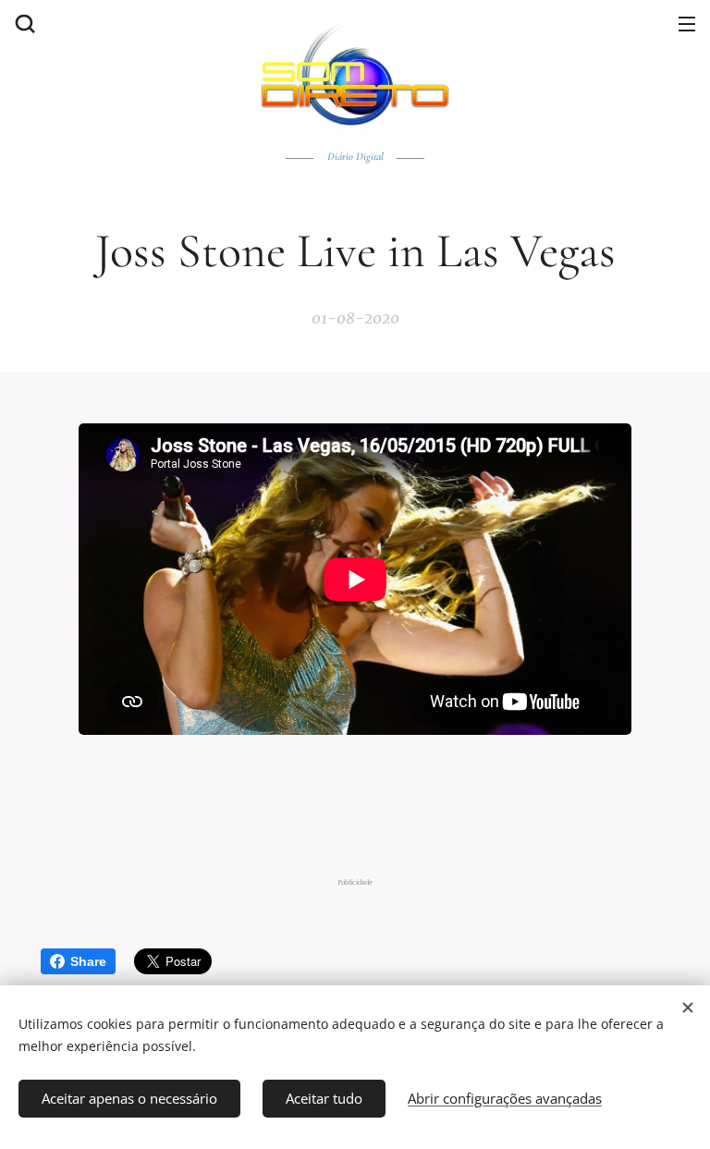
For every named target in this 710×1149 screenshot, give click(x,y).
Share (88, 961)
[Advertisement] (359, 804)
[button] (23, 23)
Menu (686, 23)
